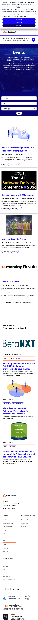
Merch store (5, 551)
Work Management (7, 526)
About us (5, 544)
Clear (19, 113)
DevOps (5, 530)
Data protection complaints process (11, 562)
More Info (18, 25)
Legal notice (5, 566)
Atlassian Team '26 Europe (14, 239)
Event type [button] (6, 109)
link (19, 7)
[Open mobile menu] (33, 32)
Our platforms (24, 523)
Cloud (4, 520)
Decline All (19, 22)
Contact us (5, 548)
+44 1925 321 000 (10, 508)
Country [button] (5, 103)
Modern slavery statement (9, 579)
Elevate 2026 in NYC (11, 281)
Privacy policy (6, 573)
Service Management (8, 523)
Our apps (23, 526)
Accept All (19, 19)
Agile (4, 533)
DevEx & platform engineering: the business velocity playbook (18, 149)
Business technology (26, 520)
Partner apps (24, 530)
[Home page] (16, 32)
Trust (4, 569)
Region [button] (5, 98)
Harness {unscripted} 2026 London (18, 195)
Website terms (6, 576)
